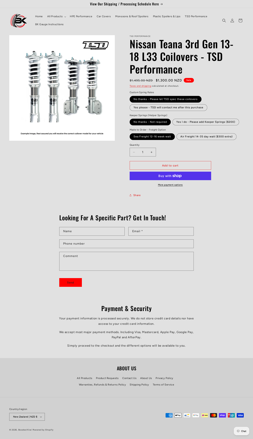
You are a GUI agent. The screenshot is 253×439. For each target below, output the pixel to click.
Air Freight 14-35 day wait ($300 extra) (206, 136)
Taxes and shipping (140, 86)
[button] (56, 16)
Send (70, 282)
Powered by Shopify (43, 430)
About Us (146, 378)
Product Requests (107, 378)
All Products (84, 378)
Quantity (135, 144)
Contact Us (129, 378)
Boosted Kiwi (25, 430)
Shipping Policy (139, 384)
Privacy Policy (164, 378)
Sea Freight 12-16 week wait (152, 136)
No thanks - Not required (150, 121)
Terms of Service (163, 384)
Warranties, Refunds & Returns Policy (102, 384)
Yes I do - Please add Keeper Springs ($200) (205, 121)
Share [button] (137, 195)
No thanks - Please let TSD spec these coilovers (166, 99)
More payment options (170, 184)
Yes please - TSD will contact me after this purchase (168, 107)
